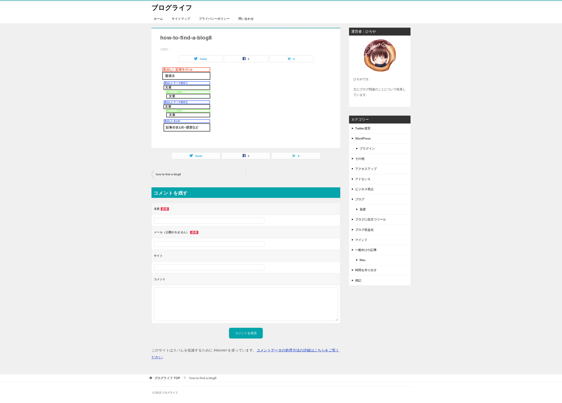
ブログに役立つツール (370, 219)
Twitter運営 (363, 128)
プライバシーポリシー (214, 18)
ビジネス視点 (364, 189)
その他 (359, 158)
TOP (167, 378)
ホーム (158, 18)
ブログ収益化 (364, 229)
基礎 (363, 209)
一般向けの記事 (366, 250)
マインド (361, 240)
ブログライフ (171, 7)
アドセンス (363, 179)
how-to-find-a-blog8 (168, 174)
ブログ (359, 199)
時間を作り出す (366, 270)
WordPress (363, 138)
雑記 (358, 280)
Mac (363, 260)
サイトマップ (181, 18)
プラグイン (367, 148)
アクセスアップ (366, 168)
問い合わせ (246, 18)
